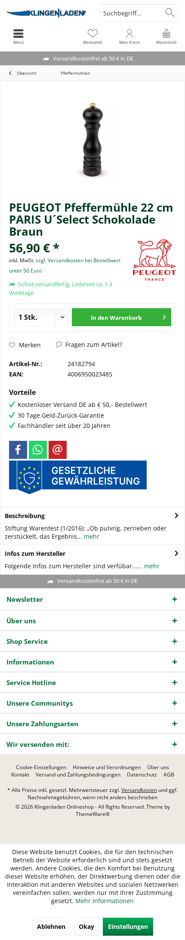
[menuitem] (166, 36)
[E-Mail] (58, 450)
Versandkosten (139, 790)
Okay (86, 926)
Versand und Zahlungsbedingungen (78, 774)
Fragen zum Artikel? (93, 344)
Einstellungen (128, 926)
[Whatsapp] (38, 450)
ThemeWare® (93, 814)
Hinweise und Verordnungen (107, 767)
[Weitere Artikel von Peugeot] (154, 260)
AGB (168, 774)
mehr (90, 536)
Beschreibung (25, 516)
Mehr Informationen (104, 901)
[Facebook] (18, 450)
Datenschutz (142, 774)
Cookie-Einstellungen (41, 767)
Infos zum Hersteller (35, 553)
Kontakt (20, 774)
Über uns (158, 767)
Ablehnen (51, 926)
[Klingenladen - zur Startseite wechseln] (46, 12)
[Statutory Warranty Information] (78, 477)
